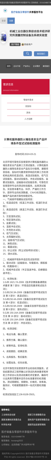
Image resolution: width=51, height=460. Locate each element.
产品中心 (26, 66)
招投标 (28, 106)
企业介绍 (16, 66)
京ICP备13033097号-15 (36, 457)
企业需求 (36, 66)
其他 (28, 112)
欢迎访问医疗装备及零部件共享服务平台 (15, 3)
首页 (8, 66)
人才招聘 (28, 119)
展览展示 (46, 66)
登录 (4, 21)
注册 (11, 21)
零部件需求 (28, 100)
